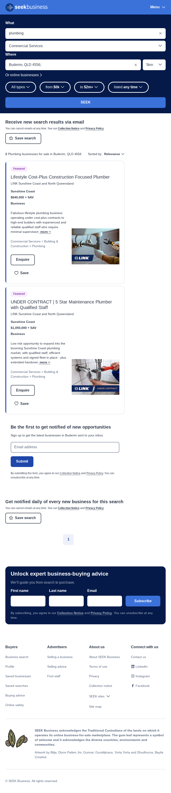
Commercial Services (26, 241)
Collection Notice (68, 128)
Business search (16, 657)
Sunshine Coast (23, 191)
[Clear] (160, 33)
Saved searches (16, 686)
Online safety (14, 705)
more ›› (45, 231)
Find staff (53, 676)
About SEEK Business (104, 657)
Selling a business (60, 657)
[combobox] (85, 33)
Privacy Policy (95, 128)
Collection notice (100, 686)
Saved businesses (18, 676)
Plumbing (38, 246)
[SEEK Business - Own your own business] (26, 7)
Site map (95, 706)
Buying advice (15, 695)
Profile (9, 666)
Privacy (94, 676)
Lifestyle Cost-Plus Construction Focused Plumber (60, 177)
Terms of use (98, 666)
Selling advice (57, 666)
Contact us (138, 657)
